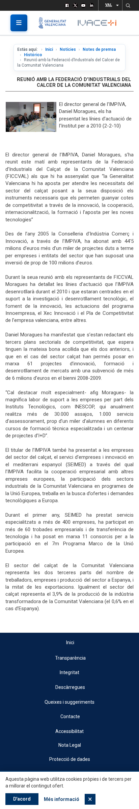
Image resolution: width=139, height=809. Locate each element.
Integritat (69, 672)
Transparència (70, 658)
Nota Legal (69, 745)
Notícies (68, 49)
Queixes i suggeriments (69, 702)
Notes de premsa (99, 49)
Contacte (70, 716)
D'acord (22, 799)
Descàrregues (70, 687)
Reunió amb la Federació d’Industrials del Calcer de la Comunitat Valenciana (74, 82)
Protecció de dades (69, 759)
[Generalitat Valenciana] (54, 23)
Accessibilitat (69, 731)
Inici (49, 49)
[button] (128, 5)
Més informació (61, 799)
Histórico (33, 54)
